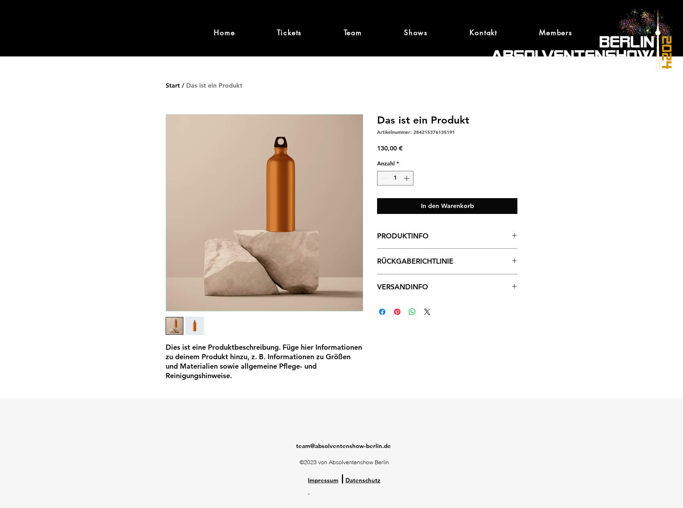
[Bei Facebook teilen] (382, 312)
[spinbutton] (395, 178)
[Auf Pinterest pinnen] (397, 312)
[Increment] (407, 178)
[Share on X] (427, 312)
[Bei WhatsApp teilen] (412, 312)
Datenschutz (362, 480)
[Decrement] (383, 178)
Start (173, 85)
